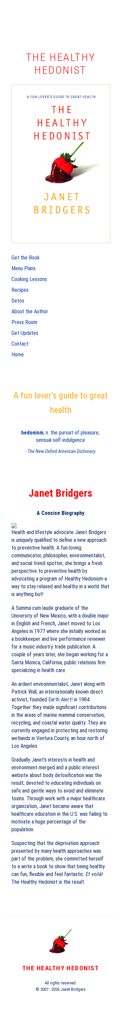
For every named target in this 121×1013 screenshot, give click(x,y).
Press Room (24, 322)
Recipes (20, 290)
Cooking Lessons (29, 279)
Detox (17, 301)
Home (17, 354)
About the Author (29, 311)
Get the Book (25, 257)
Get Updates (24, 333)
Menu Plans (23, 268)
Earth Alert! (60, 699)
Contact (20, 344)
